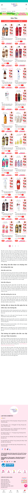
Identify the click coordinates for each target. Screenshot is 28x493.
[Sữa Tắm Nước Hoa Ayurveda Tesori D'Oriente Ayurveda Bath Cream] (7, 161)
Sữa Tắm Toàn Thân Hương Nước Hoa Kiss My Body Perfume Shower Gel (20, 170)
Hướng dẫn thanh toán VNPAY (7, 486)
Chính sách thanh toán (5, 482)
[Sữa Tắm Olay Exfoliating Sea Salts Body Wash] (7, 183)
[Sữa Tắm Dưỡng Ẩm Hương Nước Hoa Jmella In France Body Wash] (20, 117)
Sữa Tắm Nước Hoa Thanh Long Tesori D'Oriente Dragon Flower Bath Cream (20, 39)
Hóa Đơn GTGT (4, 487)
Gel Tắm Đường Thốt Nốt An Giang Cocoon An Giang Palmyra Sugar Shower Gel (7, 127)
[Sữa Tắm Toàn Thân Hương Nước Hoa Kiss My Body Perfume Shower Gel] (20, 161)
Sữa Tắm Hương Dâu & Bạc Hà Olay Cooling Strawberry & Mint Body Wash (7, 105)
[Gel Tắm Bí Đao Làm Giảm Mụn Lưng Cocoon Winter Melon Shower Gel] (7, 73)
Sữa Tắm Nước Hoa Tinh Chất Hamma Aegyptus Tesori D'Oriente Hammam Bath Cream (7, 214)
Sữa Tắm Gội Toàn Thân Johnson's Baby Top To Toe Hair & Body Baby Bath (21, 149)
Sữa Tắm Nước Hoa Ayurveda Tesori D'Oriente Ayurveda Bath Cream (7, 170)
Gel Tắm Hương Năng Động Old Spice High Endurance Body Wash (20, 192)
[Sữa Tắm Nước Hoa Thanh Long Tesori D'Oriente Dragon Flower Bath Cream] (20, 30)
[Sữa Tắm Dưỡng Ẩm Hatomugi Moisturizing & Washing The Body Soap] (20, 73)
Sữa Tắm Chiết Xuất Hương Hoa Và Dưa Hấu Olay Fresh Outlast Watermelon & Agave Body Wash (20, 214)
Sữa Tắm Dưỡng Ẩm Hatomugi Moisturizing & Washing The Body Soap (20, 83)
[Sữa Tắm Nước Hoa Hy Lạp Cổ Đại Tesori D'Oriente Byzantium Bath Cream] (7, 51)
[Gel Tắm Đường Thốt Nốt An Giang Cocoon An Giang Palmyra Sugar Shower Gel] (7, 117)
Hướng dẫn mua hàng (5, 484)
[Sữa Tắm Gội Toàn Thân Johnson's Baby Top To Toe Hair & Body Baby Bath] (20, 139)
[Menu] (2, 5)
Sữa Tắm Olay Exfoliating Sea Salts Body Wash (7, 192)
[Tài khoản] (26, 5)
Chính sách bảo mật (5, 480)
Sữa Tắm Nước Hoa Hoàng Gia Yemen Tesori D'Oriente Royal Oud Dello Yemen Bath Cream (20, 236)
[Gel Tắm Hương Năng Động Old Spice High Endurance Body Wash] (20, 183)
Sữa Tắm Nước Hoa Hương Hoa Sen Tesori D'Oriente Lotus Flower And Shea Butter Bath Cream (7, 39)
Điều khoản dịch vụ (5, 483)
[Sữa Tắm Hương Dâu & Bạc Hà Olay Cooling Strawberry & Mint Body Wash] (7, 95)
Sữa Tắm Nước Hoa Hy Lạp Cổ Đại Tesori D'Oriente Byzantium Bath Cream (7, 61)
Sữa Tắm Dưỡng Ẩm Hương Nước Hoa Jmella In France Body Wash (20, 127)
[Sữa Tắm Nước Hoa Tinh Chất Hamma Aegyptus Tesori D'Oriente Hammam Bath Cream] (7, 205)
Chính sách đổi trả (5, 479)
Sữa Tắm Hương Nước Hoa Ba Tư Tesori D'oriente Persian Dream (20, 61)
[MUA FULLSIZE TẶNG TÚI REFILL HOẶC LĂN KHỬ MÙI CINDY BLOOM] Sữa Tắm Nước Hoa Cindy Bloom (20, 105)
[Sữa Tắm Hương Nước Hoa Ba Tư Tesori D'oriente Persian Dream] (20, 51)
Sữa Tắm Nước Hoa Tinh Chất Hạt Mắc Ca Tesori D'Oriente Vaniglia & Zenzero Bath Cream (7, 149)
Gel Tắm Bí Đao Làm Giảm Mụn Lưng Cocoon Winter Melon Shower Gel (7, 83)
